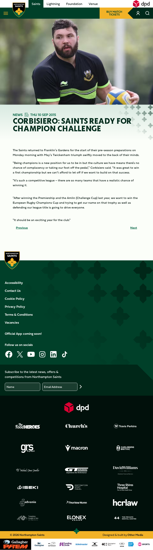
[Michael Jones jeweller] (27, 470)
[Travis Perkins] (125, 426)
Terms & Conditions (19, 314)
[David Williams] (125, 470)
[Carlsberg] (125, 448)
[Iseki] (27, 487)
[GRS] (27, 448)
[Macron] (76, 448)
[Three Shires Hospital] (125, 487)
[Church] (76, 426)
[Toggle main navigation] (5, 13)
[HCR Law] (125, 502)
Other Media (135, 535)
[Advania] (27, 502)
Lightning (53, 3)
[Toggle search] (147, 13)
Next (133, 228)
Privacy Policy (15, 306)
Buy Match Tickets (114, 13)
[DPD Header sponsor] (141, 4)
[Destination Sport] (76, 487)
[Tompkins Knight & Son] (27, 518)
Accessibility (14, 282)
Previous (22, 228)
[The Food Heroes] (27, 425)
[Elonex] (76, 518)
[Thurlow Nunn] (76, 502)
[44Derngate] (125, 518)
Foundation (74, 3)
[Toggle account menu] (138, 13)
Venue (93, 3)
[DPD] (76, 407)
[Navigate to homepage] (19, 10)
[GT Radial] (76, 470)
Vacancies (12, 322)
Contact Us (13, 290)
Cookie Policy (15, 298)
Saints (36, 3)
